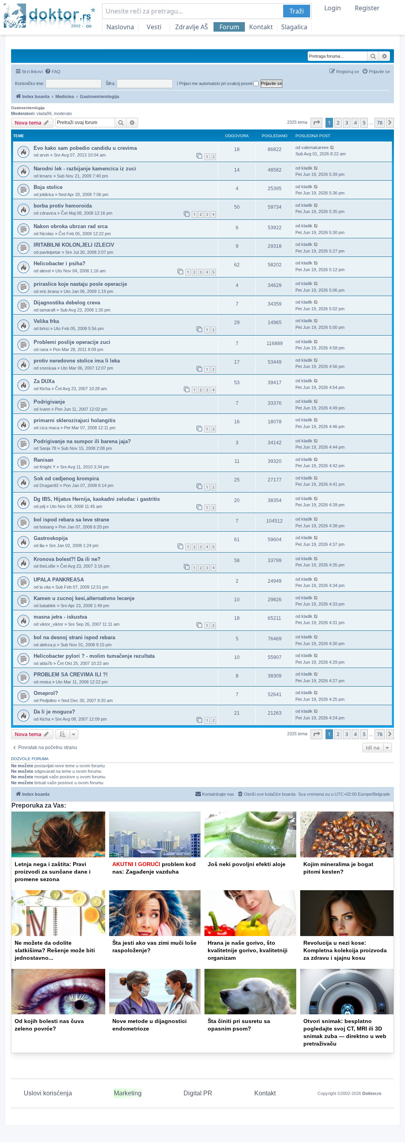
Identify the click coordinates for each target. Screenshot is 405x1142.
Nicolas (47, 233)
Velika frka (46, 321)
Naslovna (120, 27)
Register (367, 8)
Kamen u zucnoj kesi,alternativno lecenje (84, 598)
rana (44, 349)
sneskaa (48, 368)
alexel (45, 270)
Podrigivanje (49, 402)
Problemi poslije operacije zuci (72, 342)
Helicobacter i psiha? (59, 263)
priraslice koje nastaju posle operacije (80, 284)
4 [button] (355, 122)
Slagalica (294, 27)
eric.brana (49, 291)
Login (332, 8)
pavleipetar (50, 252)
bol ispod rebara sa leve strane (71, 520)
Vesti (154, 27)
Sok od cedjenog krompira (66, 478)
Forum (229, 27)
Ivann (45, 409)
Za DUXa (44, 381)
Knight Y (47, 466)
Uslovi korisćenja (48, 1093)
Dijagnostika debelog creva (67, 303)
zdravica (48, 213)
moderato (63, 113)
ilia (42, 545)
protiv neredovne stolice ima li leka (77, 361)
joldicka (47, 194)
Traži (297, 11)
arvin (44, 155)
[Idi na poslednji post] (332, 147)
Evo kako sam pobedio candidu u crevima (85, 148)
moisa (45, 682)
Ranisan (43, 460)
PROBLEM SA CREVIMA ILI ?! (71, 675)
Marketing (128, 1093)
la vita (45, 587)
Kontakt (261, 27)
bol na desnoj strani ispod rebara (74, 637)
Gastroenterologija (28, 108)
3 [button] (346, 122)
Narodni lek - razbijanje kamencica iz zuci (85, 169)
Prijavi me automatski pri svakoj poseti (216, 83)
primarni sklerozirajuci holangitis (74, 420)
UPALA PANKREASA (59, 580)
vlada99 (43, 113)
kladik (306, 168)
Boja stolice (48, 187)
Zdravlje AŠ (191, 27)
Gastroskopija (51, 538)
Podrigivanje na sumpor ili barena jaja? (82, 441)
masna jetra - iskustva (60, 617)
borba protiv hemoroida (63, 206)
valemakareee (315, 147)
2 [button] (338, 122)
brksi (44, 328)
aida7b (46, 663)
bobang (47, 527)
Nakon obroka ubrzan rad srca (71, 226)
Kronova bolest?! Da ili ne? (67, 559)
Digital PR (198, 1093)
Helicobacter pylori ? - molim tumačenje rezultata (94, 656)
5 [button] (364, 122)
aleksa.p (48, 644)
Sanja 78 (48, 448)
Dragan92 (49, 485)
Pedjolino (48, 700)
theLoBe (47, 566)
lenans (46, 176)
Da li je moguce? (54, 712)
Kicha (45, 388)
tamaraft (47, 310)
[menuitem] (53, 71)
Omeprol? (46, 693)
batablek (48, 605)
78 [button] (379, 122)
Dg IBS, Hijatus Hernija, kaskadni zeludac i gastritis (97, 499)
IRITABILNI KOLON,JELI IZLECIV (74, 245)
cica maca (49, 427)
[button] (316, 122)
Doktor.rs (371, 1093)
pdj (42, 506)
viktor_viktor (51, 624)
